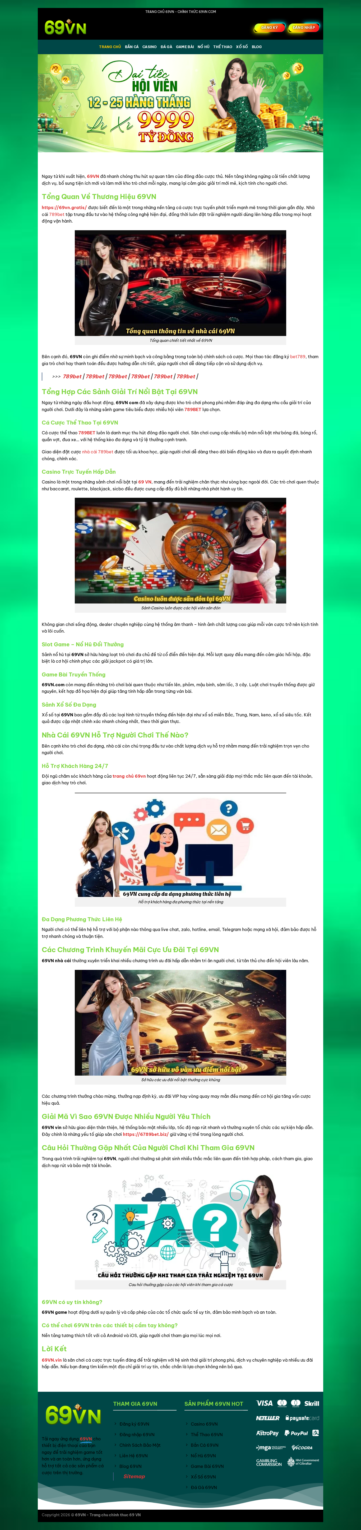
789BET (192, 409)
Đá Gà (166, 47)
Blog (257, 47)
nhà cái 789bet (97, 451)
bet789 (298, 356)
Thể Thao (222, 47)
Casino (149, 47)
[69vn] (68, 28)
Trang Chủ (110, 47)
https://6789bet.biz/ (146, 1134)
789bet (56, 214)
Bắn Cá (132, 47)
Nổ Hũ (204, 47)
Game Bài (185, 47)
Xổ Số (242, 47)
